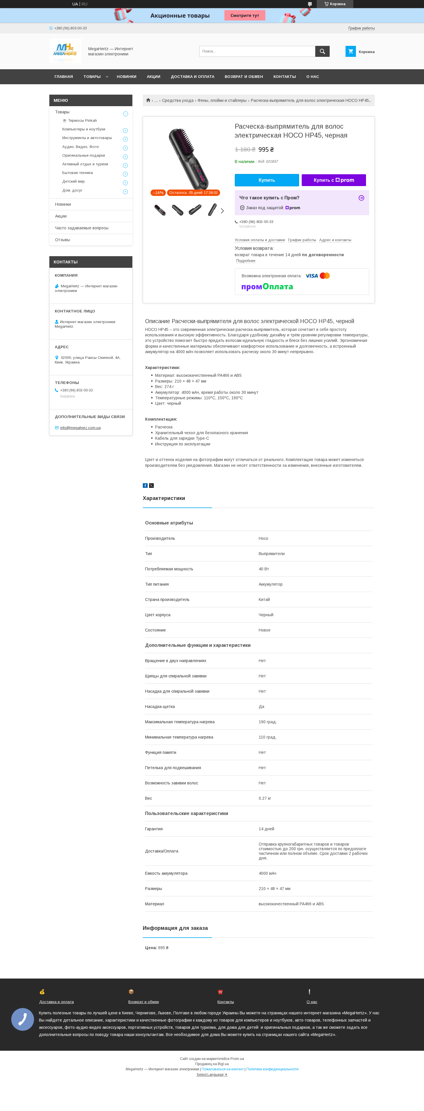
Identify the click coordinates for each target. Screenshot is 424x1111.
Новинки (126, 76)
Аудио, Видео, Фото (80, 147)
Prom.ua (237, 1059)
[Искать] (322, 51)
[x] (151, 486)
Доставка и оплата (192, 76)
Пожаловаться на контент (223, 1069)
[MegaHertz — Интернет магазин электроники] (65, 61)
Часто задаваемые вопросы (81, 228)
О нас (312, 76)
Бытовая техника (77, 173)
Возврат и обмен (244, 76)
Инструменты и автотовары (87, 138)
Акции (153, 76)
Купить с (324, 180)
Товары (92, 76)
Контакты (284, 76)
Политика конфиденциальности (272, 1069)
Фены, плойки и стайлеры (222, 100)
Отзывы (62, 239)
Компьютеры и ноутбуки (83, 129)
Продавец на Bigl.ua (212, 1064)
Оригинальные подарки (83, 155)
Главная (64, 76)
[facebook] (145, 486)
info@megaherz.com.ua (80, 428)
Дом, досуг (72, 190)
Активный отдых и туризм (85, 164)
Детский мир (73, 181)
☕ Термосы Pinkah (79, 120)
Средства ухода (178, 100)
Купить (267, 180)
